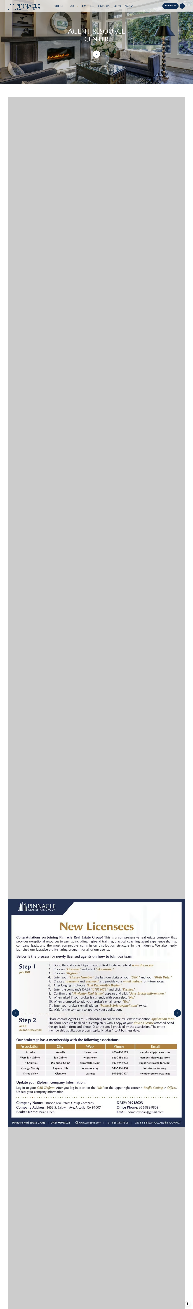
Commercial (104, 6)
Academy (129, 6)
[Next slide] (177, 1013)
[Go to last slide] (15, 1013)
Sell (92, 6)
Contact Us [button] (170, 6)
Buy (84, 6)
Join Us (117, 6)
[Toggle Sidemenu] (182, 6)
